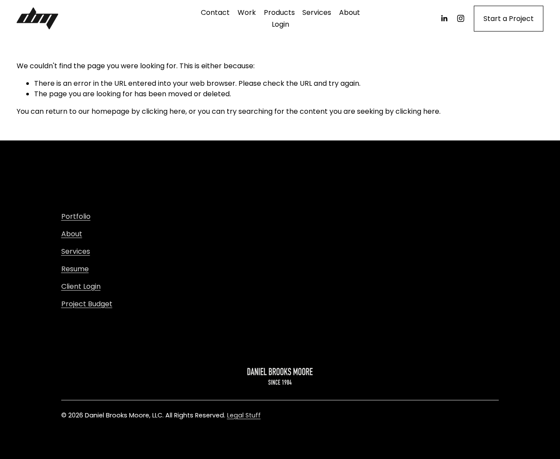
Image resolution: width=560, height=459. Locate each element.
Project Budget (86, 304)
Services (316, 12)
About (349, 12)
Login (280, 24)
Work (247, 12)
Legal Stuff (244, 415)
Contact (215, 12)
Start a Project (508, 19)
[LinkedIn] (444, 18)
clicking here (164, 111)
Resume (75, 269)
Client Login (81, 286)
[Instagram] (460, 18)
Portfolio (76, 216)
